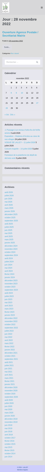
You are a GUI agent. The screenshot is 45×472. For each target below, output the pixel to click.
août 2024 (9, 258)
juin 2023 (8, 299)
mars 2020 (9, 413)
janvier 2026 (10, 211)
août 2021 (9, 362)
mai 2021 (8, 372)
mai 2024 (8, 268)
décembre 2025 (11, 214)
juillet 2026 (9, 196)
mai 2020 (8, 409)
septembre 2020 (11, 397)
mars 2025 (9, 240)
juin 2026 (8, 199)
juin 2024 (8, 265)
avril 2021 (9, 375)
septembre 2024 (11, 255)
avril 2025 (9, 236)
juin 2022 (8, 334)
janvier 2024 (10, 277)
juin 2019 (8, 425)
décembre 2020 (11, 387)
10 (22, 93)
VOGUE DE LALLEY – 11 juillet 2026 (20, 142)
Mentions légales (22, 470)
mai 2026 (8, 202)
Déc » (12, 115)
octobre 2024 (10, 252)
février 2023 (9, 312)
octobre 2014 (10, 454)
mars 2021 (9, 378)
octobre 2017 (10, 438)
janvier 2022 (10, 350)
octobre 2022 (10, 324)
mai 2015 (8, 447)
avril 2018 (9, 435)
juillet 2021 (9, 365)
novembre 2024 (11, 249)
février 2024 (9, 274)
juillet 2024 (9, 262)
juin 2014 (8, 457)
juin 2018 (8, 432)
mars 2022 (9, 343)
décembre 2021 (11, 353)
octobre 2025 (10, 218)
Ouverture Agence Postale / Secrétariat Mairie (20, 34)
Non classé (15, 53)
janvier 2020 (10, 416)
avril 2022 (9, 340)
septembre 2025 (11, 221)
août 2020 (9, 400)
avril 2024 (9, 271)
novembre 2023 (11, 284)
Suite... (8, 48)
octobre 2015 (10, 444)
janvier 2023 (10, 315)
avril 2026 (9, 205)
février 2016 (9, 441)
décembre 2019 (11, 419)
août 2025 (9, 224)
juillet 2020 (9, 403)
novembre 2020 (11, 391)
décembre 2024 (11, 246)
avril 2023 (9, 306)
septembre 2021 (11, 359)
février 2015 (9, 450)
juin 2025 (8, 230)
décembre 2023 (11, 280)
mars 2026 (9, 208)
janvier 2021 (10, 384)
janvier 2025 (10, 243)
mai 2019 (8, 428)
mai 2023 (8, 302)
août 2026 (9, 192)
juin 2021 (8, 369)
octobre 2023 (10, 287)
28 (7, 108)
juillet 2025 (9, 227)
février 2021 (9, 381)
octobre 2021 (10, 356)
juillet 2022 (9, 331)
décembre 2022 (11, 318)
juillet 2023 (9, 296)
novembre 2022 (11, 321)
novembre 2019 (11, 422)
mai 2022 (8, 337)
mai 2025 (8, 233)
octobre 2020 (10, 394)
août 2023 (9, 293)
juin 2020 (8, 406)
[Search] (37, 62)
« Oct (7, 115)
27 (37, 103)
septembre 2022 (11, 328)
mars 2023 (9, 309)
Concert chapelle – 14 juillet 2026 (18, 149)
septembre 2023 (11, 290)
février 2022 (9, 347)
